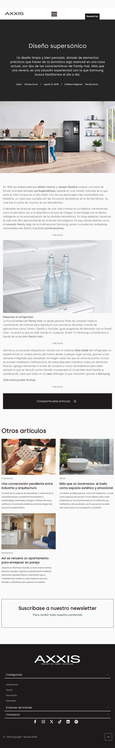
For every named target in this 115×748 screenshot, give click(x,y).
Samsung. (104, 373)
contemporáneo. (54, 228)
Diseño (62, 478)
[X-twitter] (53, 723)
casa (49, 373)
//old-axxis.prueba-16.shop (19, 380)
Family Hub (35, 321)
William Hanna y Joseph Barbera (58, 187)
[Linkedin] (70, 723)
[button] (75, 401)
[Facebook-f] (37, 723)
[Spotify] (78, 723)
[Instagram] (45, 723)
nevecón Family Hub (18, 224)
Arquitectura (7, 478)
